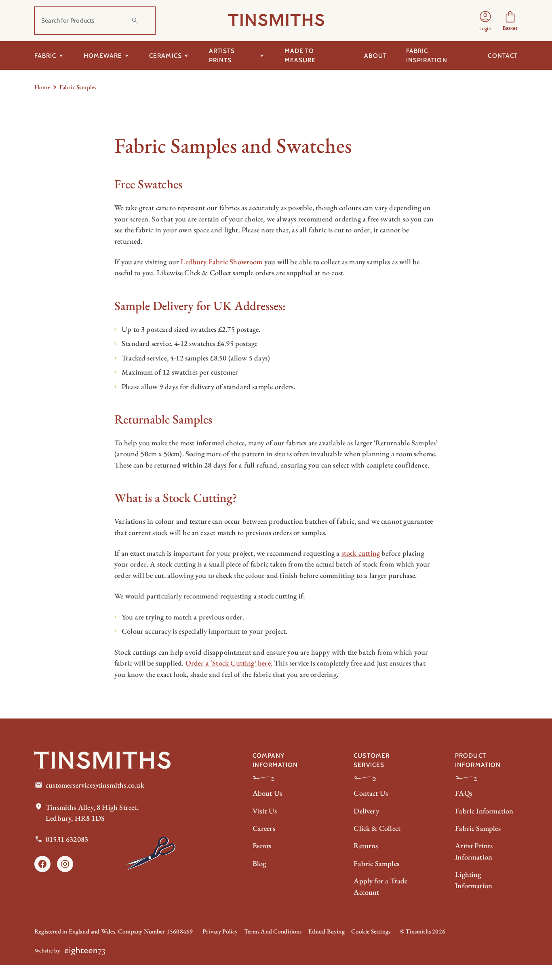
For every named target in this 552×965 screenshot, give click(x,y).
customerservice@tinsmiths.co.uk (95, 785)
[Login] (485, 20)
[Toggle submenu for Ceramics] (186, 55)
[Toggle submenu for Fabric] (61, 55)
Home (42, 87)
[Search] (135, 20)
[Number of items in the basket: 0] (510, 20)
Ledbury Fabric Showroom (221, 261)
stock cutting (360, 553)
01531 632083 (67, 839)
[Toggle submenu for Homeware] (127, 55)
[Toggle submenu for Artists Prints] (262, 55)
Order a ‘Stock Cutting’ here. (228, 663)
